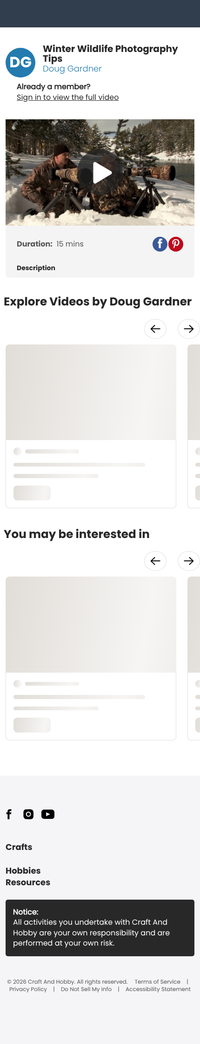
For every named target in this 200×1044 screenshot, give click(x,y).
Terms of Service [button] (157, 982)
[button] (160, 244)
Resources (28, 882)
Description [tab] (36, 268)
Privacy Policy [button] (28, 989)
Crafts (19, 847)
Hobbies (23, 871)
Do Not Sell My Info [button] (86, 989)
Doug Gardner (72, 69)
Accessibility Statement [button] (158, 989)
